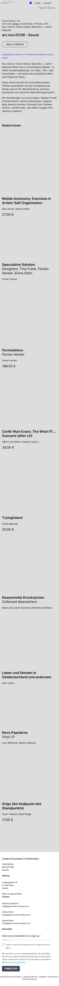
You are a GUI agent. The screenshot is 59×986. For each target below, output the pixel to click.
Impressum (43, 977)
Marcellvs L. (38, 26)
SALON (5, 870)
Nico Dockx (8, 26)
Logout (47, 3)
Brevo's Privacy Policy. (15, 962)
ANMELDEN (11, 968)
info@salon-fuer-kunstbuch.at (15, 906)
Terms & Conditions (29, 979)
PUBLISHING (8, 864)
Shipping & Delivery (30, 977)
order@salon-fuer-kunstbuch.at (16, 915)
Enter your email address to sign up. (21, 936)
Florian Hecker (23, 26)
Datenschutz (53, 977)
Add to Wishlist (15, 44)
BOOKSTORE (8, 867)
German (16, 24)
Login (38, 3)
